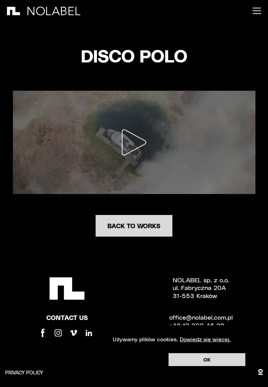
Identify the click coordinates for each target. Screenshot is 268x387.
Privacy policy (24, 372)
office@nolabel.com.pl (201, 317)
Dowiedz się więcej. (205, 339)
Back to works (134, 225)
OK (206, 360)
